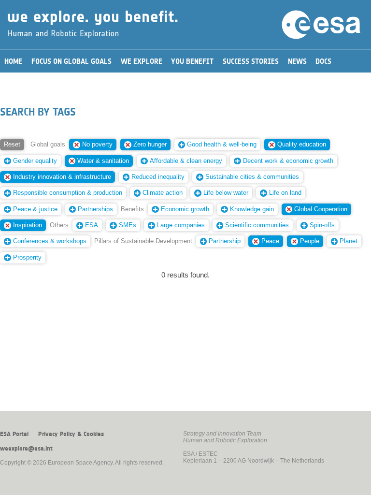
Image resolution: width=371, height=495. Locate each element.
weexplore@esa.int (26, 448)
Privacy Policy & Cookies (71, 434)
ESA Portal (14, 434)
